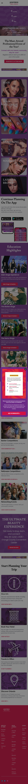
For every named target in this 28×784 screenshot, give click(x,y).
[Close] (25, 369)
